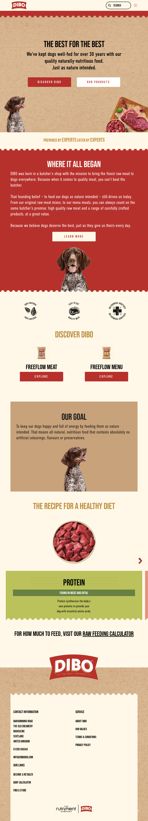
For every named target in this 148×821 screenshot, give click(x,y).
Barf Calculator (22, 782)
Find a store (19, 790)
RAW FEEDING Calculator (108, 633)
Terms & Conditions (85, 737)
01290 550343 (20, 749)
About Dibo (81, 721)
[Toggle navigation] (136, 5)
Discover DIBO (49, 82)
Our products (98, 82)
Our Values (81, 729)
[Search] (109, 5)
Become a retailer (23, 774)
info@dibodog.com (23, 757)
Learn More (74, 236)
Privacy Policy (83, 745)
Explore (41, 376)
